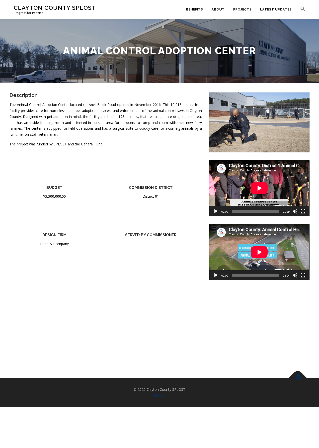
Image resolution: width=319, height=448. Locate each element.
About (218, 9)
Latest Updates (276, 9)
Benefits (194, 9)
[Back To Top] (298, 378)
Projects (242, 9)
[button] (300, 9)
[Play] (215, 211)
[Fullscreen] (303, 211)
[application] (259, 188)
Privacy (159, 395)
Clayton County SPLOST (55, 7)
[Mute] (295, 211)
